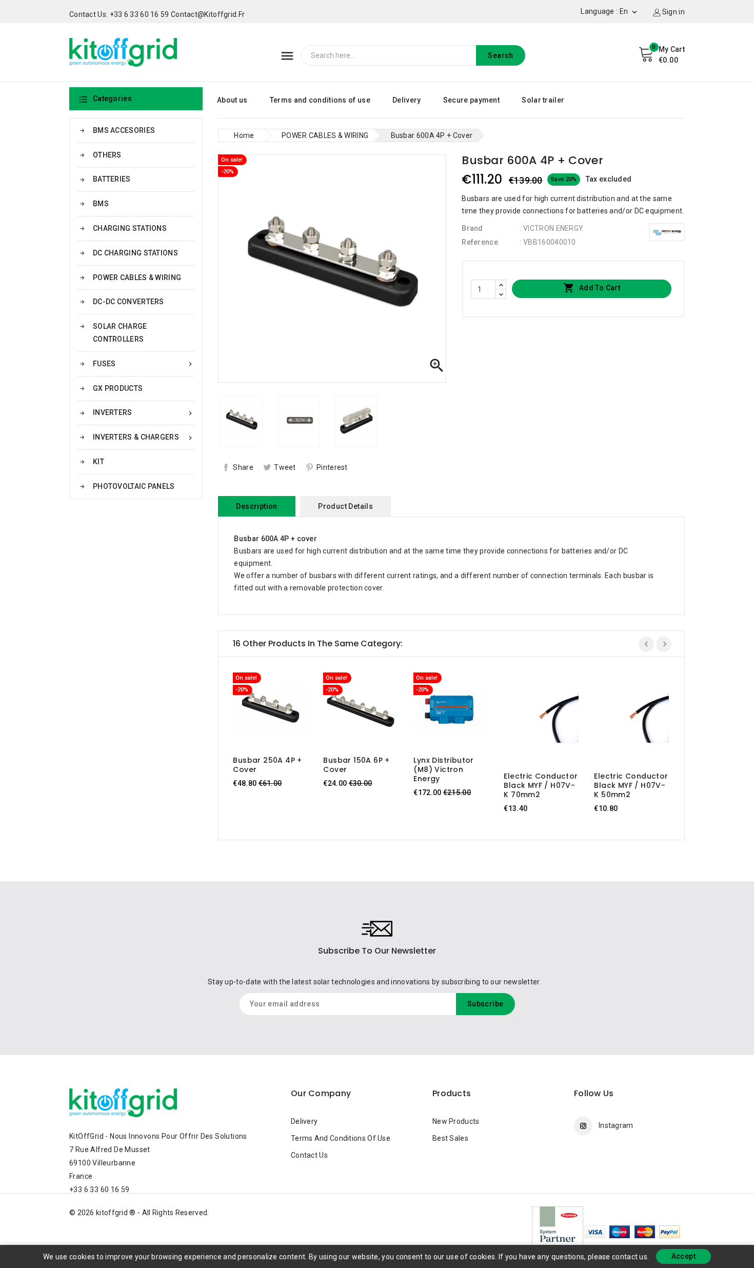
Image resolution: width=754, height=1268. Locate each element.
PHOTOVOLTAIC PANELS (134, 486)
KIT (98, 462)
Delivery (406, 100)
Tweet (285, 467)
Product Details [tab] (345, 506)
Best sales (450, 1138)
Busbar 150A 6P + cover (356, 765)
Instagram (616, 1125)
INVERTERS (143, 412)
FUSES (143, 364)
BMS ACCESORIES (124, 130)
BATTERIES (112, 179)
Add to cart (591, 287)
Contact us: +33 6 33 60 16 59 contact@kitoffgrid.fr (157, 14)
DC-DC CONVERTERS (128, 302)
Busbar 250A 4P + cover (267, 765)
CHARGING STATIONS (130, 228)
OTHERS (107, 155)
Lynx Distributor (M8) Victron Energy (443, 769)
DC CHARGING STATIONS (135, 253)
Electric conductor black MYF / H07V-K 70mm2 (541, 785)
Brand (472, 228)
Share (243, 467)
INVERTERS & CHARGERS (143, 437)
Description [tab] (256, 506)
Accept (683, 1256)
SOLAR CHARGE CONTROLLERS (120, 332)
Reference (480, 242)
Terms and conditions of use (320, 100)
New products (456, 1121)
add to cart (261, 712)
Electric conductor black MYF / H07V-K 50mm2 (631, 785)
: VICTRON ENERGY (552, 228)
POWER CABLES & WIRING (137, 277)
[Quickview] (280, 712)
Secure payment (471, 100)
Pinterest (332, 467)
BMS (101, 204)
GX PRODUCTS (118, 388)
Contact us (309, 1155)
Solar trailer (543, 100)
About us (232, 100)
